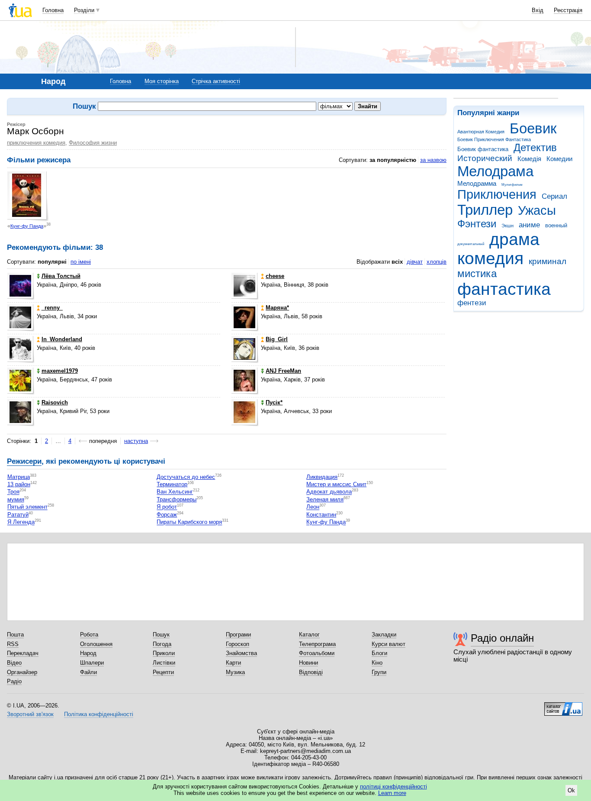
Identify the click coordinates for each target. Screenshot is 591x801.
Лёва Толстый (61, 276)
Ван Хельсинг (175, 492)
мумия (15, 499)
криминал (547, 261)
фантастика (504, 289)
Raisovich (55, 402)
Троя (13, 492)
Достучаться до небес (186, 477)
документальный (470, 244)
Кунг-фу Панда (26, 226)
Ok (571, 790)
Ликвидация (321, 477)
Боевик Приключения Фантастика (494, 139)
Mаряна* (277, 307)
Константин (321, 514)
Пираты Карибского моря (189, 522)
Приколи (164, 653)
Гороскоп (237, 644)
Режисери (24, 461)
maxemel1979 (60, 371)
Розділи (84, 10)
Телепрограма (317, 644)
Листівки (164, 662)
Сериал (554, 196)
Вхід (537, 10)
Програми (238, 634)
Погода (162, 644)
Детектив (535, 147)
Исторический (484, 158)
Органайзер (22, 672)
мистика (477, 273)
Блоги (379, 653)
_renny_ (52, 307)
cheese (275, 276)
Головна (53, 10)
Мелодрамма (476, 183)
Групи (379, 672)
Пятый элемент (27, 507)
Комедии (559, 158)
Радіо (14, 681)
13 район (18, 484)
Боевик (533, 128)
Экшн (507, 225)
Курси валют (388, 644)
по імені (81, 261)
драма (514, 239)
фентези (471, 303)
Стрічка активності (216, 81)
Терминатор (172, 484)
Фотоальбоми (316, 653)
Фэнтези (476, 223)
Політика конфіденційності (98, 714)
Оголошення (96, 644)
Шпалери (92, 662)
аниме (529, 225)
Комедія (529, 158)
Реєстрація (568, 10)
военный (556, 225)
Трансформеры (176, 499)
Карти (233, 662)
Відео (14, 662)
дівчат (415, 261)
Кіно (377, 662)
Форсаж (167, 514)
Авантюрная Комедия (480, 131)
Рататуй (18, 514)
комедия (490, 258)
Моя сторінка (162, 81)
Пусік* (274, 402)
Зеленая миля (325, 499)
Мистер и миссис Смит (336, 484)
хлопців (436, 261)
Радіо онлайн (502, 638)
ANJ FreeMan (283, 371)
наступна (136, 441)
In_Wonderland (62, 339)
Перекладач (23, 653)
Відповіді (311, 672)
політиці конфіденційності (393, 786)
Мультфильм (512, 185)
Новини (308, 662)
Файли (88, 672)
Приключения (496, 194)
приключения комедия (36, 142)
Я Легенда (21, 522)
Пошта (15, 634)
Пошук (161, 634)
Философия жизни (93, 142)
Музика (235, 672)
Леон (312, 507)
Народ (88, 653)
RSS (13, 644)
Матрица (18, 477)
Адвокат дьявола (329, 492)
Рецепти (163, 672)
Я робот (167, 507)
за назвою (433, 160)
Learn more (392, 793)
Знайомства (241, 653)
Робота (89, 634)
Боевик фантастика (482, 149)
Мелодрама (495, 171)
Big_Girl (277, 339)
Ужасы (537, 210)
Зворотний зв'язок (30, 714)
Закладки (384, 634)
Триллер (485, 210)
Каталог (309, 634)
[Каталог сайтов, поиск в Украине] (563, 705)
